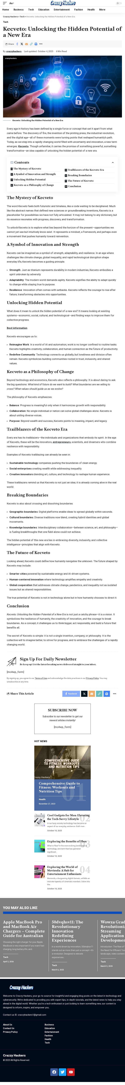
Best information (17, 328)
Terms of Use (41, 678)
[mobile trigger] (5, 3)
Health (42, 799)
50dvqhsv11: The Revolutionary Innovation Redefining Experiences (67, 931)
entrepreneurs (62, 442)
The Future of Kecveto (81, 180)
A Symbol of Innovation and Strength (35, 174)
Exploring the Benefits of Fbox (67, 841)
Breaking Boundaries (80, 175)
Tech (5, 22)
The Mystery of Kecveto (27, 168)
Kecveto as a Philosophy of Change (34, 185)
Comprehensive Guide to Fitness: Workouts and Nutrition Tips (59, 787)
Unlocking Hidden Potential (30, 179)
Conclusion (74, 186)
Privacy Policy (92, 678)
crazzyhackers (13, 51)
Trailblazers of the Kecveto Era (86, 170)
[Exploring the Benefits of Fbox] (39, 846)
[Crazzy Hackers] (62, 3)
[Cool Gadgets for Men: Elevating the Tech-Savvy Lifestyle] (39, 820)
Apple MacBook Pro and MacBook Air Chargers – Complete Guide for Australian (24, 929)
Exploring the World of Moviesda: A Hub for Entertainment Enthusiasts (64, 871)
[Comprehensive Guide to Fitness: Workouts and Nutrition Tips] (62, 762)
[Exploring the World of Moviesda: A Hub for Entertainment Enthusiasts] (39, 871)
